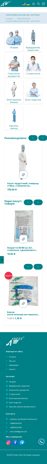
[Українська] (28, 4)
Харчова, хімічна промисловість (22, 406)
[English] (24, 4)
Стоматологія (14, 394)
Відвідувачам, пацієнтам (19, 386)
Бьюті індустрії (15, 402)
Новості (12, 369)
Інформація (13, 365)
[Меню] (43, 3)
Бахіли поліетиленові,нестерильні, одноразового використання (23, 313)
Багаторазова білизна (18, 398)
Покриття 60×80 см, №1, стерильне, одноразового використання (21, 249)
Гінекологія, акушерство (19, 390)
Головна (9, 18)
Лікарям (12, 382)
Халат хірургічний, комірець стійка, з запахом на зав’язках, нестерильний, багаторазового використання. (23, 184)
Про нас (12, 361)
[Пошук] (33, 3)
